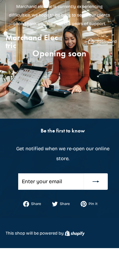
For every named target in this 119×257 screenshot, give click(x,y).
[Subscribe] (96, 181)
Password (107, 41)
